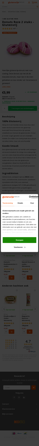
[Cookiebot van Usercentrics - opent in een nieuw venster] (29, 197)
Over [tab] (32, 203)
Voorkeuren (18, 247)
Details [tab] (20, 203)
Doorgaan (19, 240)
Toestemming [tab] (7, 203)
